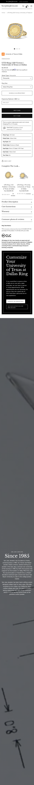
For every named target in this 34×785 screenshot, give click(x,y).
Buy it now (17, 116)
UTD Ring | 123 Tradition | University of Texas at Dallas (8, 187)
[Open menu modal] (31, 6)
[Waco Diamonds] (23, 1)
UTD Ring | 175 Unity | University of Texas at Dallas (24, 187)
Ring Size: (5, 83)
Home (3, 12)
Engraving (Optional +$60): (10, 99)
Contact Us (18, 129)
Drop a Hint (7, 161)
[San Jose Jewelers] (11, 1)
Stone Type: (9, 75)
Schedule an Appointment (17, 93)
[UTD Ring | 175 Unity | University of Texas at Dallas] (24, 175)
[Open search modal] (23, 6)
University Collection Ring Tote (12, 229)
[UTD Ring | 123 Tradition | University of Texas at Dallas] (9, 175)
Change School (6, 58)
